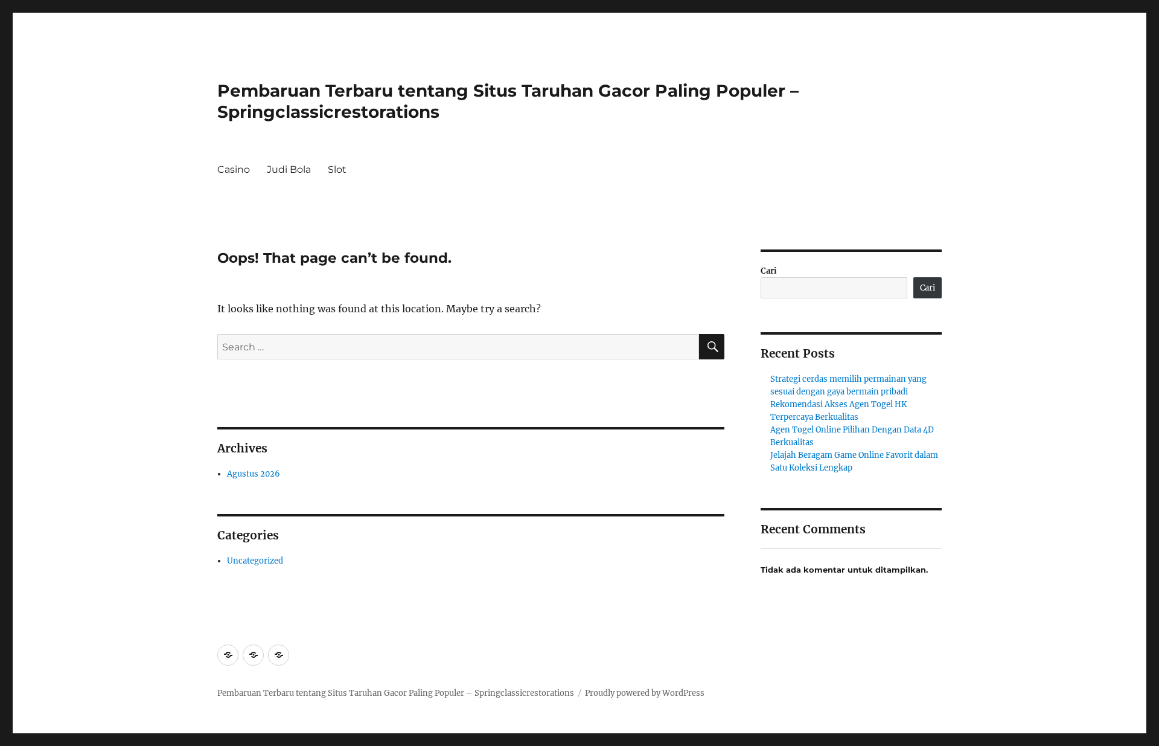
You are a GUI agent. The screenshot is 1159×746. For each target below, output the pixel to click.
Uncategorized (255, 561)
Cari (769, 271)
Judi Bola (289, 169)
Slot (337, 169)
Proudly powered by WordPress (644, 693)
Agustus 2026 (253, 474)
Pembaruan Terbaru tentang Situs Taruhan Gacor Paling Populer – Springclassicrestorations (395, 693)
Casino (233, 169)
